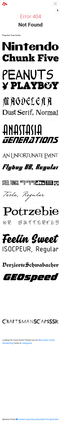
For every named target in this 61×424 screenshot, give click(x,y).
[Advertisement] (30, 301)
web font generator (50, 419)
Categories (27, 343)
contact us (23, 419)
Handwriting (7, 343)
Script (51, 340)
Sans (45, 340)
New (40, 340)
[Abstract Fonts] (4, 3)
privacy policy (34, 419)
